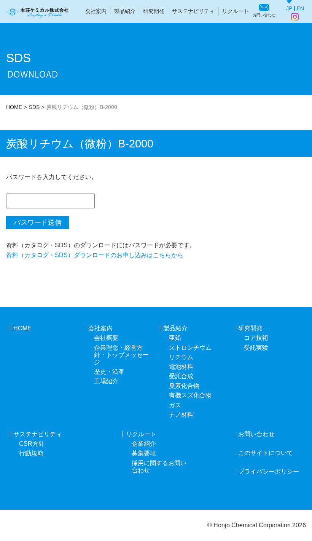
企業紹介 (144, 443)
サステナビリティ (193, 11)
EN (300, 8)
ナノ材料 (181, 414)
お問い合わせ (264, 15)
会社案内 (96, 11)
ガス (175, 405)
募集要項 (144, 453)
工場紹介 (106, 381)
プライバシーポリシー (268, 471)
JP (289, 8)
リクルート (235, 11)
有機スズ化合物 (190, 395)
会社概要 (106, 338)
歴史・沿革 (109, 371)
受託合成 (181, 376)
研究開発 (153, 11)
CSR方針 (32, 443)
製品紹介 (124, 11)
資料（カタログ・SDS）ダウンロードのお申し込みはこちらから (94, 255)
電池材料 (181, 366)
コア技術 (256, 338)
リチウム (181, 357)
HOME (14, 107)
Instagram (295, 17)
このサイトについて (265, 453)
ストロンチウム (190, 347)
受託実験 (256, 347)
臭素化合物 (184, 386)
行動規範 (31, 453)
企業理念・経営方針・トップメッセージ (121, 354)
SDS (34, 107)
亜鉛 (175, 338)
